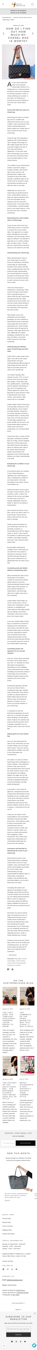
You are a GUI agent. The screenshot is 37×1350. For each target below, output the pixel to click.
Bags (19, 958)
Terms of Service (7, 1226)
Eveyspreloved (6, 17)
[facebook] (3, 1269)
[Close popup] (35, 1314)
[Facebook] (8, 969)
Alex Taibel (15, 1295)
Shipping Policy (7, 1230)
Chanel (24, 958)
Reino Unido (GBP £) (18, 1303)
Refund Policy (6, 1222)
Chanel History (20, 961)
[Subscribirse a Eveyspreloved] (12, 969)
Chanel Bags (11, 961)
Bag (16, 958)
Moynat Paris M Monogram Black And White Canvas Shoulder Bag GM (16, 1195)
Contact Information (8, 1234)
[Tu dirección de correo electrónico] (9, 1143)
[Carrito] (32, 4)
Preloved (18, 965)
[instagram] (8, 1269)
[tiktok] (12, 1269)
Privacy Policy (6, 1218)
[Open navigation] (4, 4)
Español (18, 1309)
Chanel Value (11, 963)
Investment (10, 965)
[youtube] (16, 1269)
